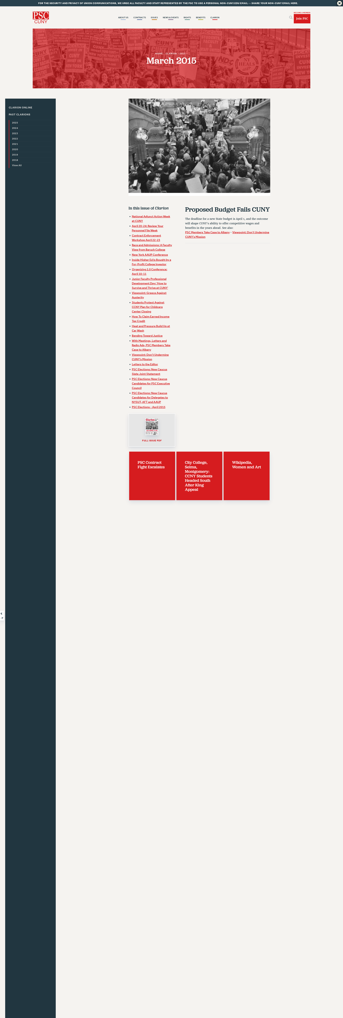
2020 (15, 149)
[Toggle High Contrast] (2, 613)
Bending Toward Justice (147, 335)
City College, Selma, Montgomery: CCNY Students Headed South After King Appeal (198, 476)
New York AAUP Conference (150, 254)
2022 (15, 138)
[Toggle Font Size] (2, 618)
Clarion (171, 53)
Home (159, 53)
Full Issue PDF (152, 440)
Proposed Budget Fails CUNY (227, 209)
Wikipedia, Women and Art (246, 464)
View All (17, 165)
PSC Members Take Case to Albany (207, 232)
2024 (15, 128)
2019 (15, 154)
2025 (15, 122)
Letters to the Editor (145, 364)
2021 (15, 144)
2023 (15, 133)
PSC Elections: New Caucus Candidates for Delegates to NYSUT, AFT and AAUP (150, 397)
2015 (183, 53)
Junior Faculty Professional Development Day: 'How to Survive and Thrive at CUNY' (150, 283)
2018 (15, 160)
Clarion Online (20, 107)
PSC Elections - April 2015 (148, 407)
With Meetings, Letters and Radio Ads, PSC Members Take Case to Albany (151, 345)
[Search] (291, 17)
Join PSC (302, 18)
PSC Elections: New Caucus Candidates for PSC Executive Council (151, 383)
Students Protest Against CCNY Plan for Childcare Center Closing (148, 307)
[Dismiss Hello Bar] (339, 3)
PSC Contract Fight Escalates (151, 464)
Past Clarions (19, 114)
